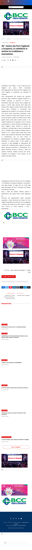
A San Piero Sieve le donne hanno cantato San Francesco (14, 387)
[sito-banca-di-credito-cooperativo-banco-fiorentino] (16, 16)
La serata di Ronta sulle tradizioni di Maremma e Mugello (15, 439)
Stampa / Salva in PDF (8, 276)
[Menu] (2, 3)
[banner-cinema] (16, 28)
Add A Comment (16, 447)
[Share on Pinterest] (13, 60)
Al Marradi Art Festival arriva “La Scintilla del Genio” (13, 327)
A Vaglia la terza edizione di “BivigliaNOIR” (11, 362)
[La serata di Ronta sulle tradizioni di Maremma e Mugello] (16, 427)
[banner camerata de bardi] (16, 248)
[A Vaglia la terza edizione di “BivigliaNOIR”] (16, 350)
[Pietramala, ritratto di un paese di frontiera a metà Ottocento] (16, 400)
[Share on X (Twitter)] (10, 60)
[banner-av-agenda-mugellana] (16, 223)
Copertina (12, 42)
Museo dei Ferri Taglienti (8, 281)
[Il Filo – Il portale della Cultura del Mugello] (16, 3)
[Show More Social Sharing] (18, 60)
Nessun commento (7, 57)
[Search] (30, 3)
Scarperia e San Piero (22, 281)
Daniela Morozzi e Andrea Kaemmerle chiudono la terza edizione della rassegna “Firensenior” (14, 336)
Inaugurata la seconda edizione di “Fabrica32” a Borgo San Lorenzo (9, 297)
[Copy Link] (15, 60)
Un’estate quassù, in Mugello (23, 295)
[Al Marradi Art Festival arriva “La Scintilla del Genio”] (16, 314)
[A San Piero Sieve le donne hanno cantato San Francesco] (16, 375)
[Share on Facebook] (8, 60)
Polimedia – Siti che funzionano (19, 525)
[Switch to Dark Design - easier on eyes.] (27, 3)
